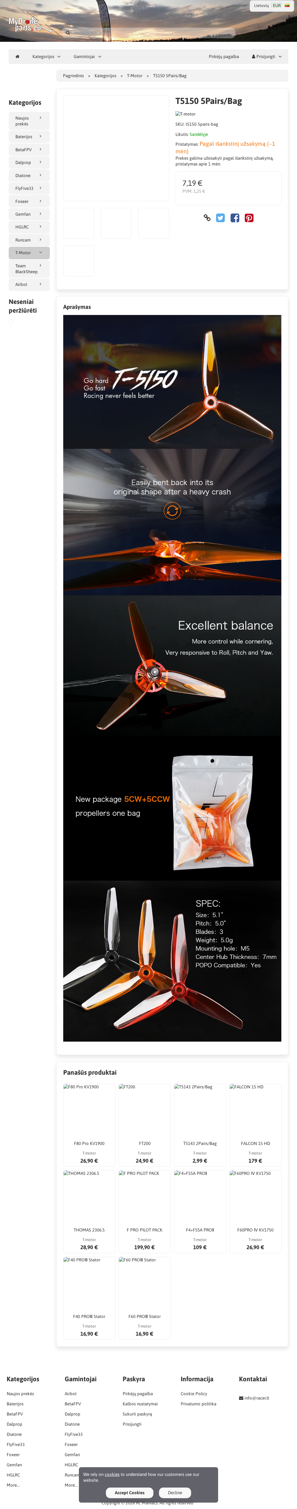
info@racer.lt (257, 1397)
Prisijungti (265, 56)
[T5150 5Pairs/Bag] (18, 322)
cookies (112, 1474)
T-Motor (23, 252)
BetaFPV (23, 149)
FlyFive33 (24, 188)
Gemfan (22, 214)
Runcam (23, 239)
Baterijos (23, 136)
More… (13, 1485)
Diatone (22, 175)
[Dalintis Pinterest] (249, 217)
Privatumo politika (198, 1403)
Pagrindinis (73, 75)
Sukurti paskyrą (137, 1413)
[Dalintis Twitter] (220, 217)
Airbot (21, 284)
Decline (175, 1492)
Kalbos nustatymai (140, 1403)
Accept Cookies (129, 1492)
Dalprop (23, 162)
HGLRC (22, 226)
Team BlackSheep (26, 268)
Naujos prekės (22, 121)
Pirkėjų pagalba (224, 56)
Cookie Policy (194, 1393)
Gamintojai (84, 56)
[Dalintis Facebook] (235, 217)
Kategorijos (43, 56)
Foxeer (21, 201)
